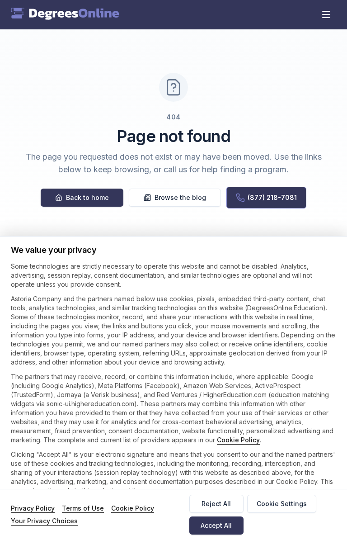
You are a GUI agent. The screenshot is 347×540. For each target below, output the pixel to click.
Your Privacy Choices (44, 521)
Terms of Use (83, 508)
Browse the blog (180, 197)
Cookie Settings (282, 503)
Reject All (216, 503)
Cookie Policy (238, 440)
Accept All (216, 525)
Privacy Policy (33, 508)
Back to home (87, 197)
